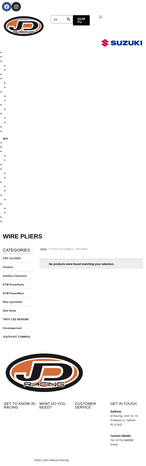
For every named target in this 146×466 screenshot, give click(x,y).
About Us (9, 57)
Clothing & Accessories (18, 113)
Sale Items (14, 122)
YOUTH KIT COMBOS (16, 336)
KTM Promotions (18, 96)
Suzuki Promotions (19, 100)
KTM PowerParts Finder (22, 109)
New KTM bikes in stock (23, 83)
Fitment (8, 267)
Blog (6, 127)
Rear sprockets (12, 301)
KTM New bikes (17, 65)
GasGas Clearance (15, 275)
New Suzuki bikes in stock (24, 87)
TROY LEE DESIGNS (16, 319)
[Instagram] (16, 6)
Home (43, 249)
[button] (74, 138)
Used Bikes (11, 74)
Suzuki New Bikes (19, 70)
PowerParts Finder (15, 105)
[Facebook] (6, 6)
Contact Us (10, 131)
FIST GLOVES (12, 258)
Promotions (11, 92)
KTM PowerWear (18, 118)
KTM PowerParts (13, 284)
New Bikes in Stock (16, 78)
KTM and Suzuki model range (22, 61)
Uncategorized (12, 328)
